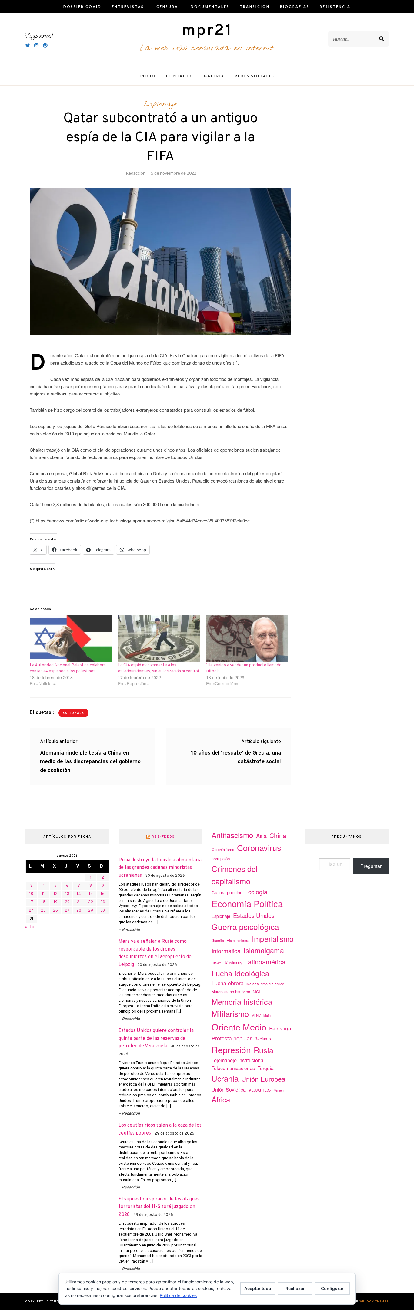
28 (78, 910)
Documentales (210, 6)
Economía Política (247, 903)
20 (67, 902)
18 (43, 902)
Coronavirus (259, 847)
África (221, 1099)
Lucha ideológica (240, 973)
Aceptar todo (257, 1288)
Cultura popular (227, 892)
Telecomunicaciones (233, 1068)
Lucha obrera (228, 983)
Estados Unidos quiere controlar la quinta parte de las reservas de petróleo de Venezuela (156, 1038)
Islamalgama (263, 950)
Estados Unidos (254, 915)
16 (103, 894)
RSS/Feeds (163, 837)
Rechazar (295, 1288)
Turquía (266, 1068)
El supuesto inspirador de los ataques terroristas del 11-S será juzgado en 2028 (159, 1207)
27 (67, 910)
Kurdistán (233, 963)
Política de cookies (178, 1295)
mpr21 (207, 31)
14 (79, 894)
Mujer (267, 1015)
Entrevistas (128, 6)
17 (31, 902)
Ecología (255, 891)
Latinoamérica (264, 961)
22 (90, 902)
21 (79, 902)
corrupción (221, 858)
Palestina (280, 1028)
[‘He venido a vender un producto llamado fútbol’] (247, 638)
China (277, 835)
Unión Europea (263, 1078)
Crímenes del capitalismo (235, 874)
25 (43, 910)
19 (56, 902)
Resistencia (335, 6)
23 (102, 902)
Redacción (135, 172)
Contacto (180, 76)
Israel (217, 963)
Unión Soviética (229, 1089)
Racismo (262, 1039)
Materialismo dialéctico (265, 984)
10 (31, 894)
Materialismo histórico (231, 991)
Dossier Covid (82, 6)
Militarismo (230, 1013)
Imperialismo (273, 938)
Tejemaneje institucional (238, 1060)
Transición (255, 6)
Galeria (214, 76)
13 (67, 894)
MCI (256, 991)
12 (56, 894)
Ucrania (225, 1078)
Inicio (148, 76)
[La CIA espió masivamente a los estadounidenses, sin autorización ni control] (159, 638)
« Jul (30, 927)
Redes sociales (255, 76)
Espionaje (160, 104)
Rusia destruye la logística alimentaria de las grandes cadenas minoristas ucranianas (160, 868)
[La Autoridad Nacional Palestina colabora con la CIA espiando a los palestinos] (71, 638)
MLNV (256, 1015)
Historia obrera (238, 940)
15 (91, 894)
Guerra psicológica (245, 926)
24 (31, 910)
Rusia (263, 1049)
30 (102, 910)
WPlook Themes (374, 1302)
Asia (261, 836)
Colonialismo (223, 849)
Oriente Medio (239, 1026)
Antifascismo (232, 835)
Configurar (332, 1288)
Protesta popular (232, 1038)
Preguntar (371, 866)
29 (90, 910)
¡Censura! (167, 6)
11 (43, 894)
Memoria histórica (242, 1001)
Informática (226, 950)
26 (55, 910)
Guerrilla (218, 940)
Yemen (279, 1090)
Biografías (294, 6)
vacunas (260, 1089)
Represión (231, 1049)
